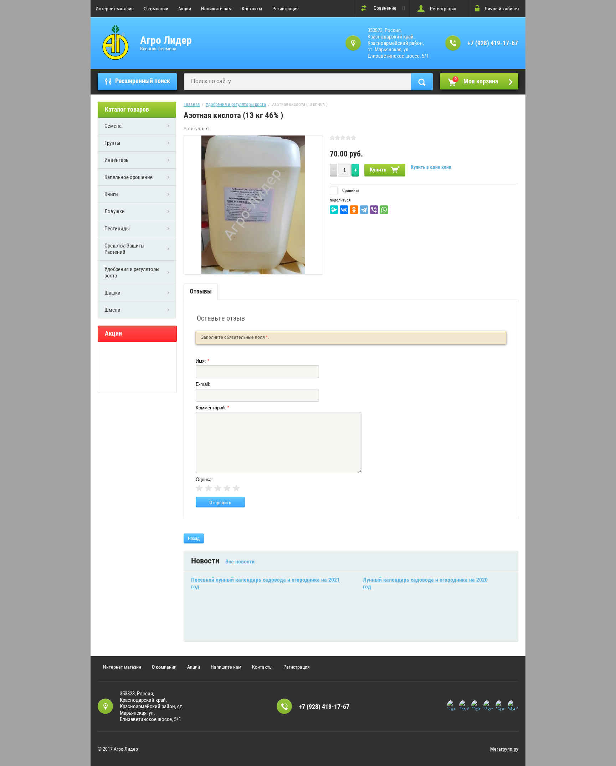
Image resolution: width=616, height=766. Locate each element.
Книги (111, 194)
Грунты (112, 143)
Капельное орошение (128, 177)
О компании (156, 8)
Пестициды (117, 228)
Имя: (202, 361)
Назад (194, 538)
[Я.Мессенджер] (334, 209)
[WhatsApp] (384, 209)
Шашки (112, 293)
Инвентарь (116, 160)
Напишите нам (216, 8)
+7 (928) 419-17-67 (492, 43)
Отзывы (201, 291)
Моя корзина (476, 80)
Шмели (112, 310)
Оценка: (204, 479)
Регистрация (285, 8)
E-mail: (203, 384)
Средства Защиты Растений (124, 248)
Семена (113, 126)
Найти (422, 81)
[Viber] (374, 209)
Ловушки (114, 211)
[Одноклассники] (354, 209)
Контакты (252, 8)
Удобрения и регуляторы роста (131, 272)
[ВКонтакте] (344, 209)
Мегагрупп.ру (504, 749)
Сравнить (350, 190)
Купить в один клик (431, 167)
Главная (192, 104)
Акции (184, 8)
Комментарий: (212, 407)
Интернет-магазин (115, 8)
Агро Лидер (166, 40)
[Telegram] (364, 209)
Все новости (240, 561)
